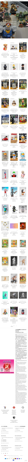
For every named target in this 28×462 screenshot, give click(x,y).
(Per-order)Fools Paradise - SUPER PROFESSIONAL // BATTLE (14, 56)
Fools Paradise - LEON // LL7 (22, 74)
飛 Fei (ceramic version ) (14, 286)
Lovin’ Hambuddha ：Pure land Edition (5, 234)
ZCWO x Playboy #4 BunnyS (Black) (14, 127)
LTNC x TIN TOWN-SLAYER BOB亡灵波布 (14, 217)
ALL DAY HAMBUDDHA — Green (5, 251)
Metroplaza (20, 426)
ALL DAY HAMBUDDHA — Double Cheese (14, 251)
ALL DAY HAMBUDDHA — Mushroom (23, 251)
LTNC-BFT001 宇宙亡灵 (23, 217)
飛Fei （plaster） (14, 302)
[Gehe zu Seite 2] (16, 326)
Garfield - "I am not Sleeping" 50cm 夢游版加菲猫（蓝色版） (23, 164)
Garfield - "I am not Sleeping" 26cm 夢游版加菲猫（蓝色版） (14, 164)
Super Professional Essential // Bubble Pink (23, 56)
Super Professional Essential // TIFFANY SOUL (14, 93)
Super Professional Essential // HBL (5, 110)
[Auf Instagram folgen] (3, 453)
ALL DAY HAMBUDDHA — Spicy (23, 234)
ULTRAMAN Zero (5, 181)
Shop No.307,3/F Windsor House (19, 447)
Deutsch (21, 455)
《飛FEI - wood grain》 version (23, 269)
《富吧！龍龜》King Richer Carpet (22, 286)
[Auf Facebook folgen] (1, 453)
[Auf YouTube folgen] (5, 453)
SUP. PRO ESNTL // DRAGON (23, 92)
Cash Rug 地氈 (5, 126)
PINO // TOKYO (5, 145)
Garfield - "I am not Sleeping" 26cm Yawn (23, 146)
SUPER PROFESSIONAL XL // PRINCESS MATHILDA (14, 75)
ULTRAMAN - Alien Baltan (14, 199)
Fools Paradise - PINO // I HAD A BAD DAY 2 (14, 182)
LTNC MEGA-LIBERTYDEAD (5, 217)
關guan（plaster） (23, 302)
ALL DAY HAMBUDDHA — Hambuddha (5, 269)
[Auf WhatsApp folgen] (7, 453)
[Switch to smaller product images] (2, 39)
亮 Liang (14, 268)
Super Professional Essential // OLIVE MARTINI (5, 93)
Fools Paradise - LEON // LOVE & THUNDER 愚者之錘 (5, 319)
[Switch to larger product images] (1, 39)
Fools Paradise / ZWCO (5, 90)
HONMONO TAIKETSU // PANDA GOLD (14, 110)
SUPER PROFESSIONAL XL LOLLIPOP (22, 182)
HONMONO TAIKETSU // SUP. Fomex (23, 319)
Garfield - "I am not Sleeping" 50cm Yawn (5, 163)
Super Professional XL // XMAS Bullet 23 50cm (23, 128)
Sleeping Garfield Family (14, 146)
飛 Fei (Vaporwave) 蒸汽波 (14, 233)
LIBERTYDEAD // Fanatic (23, 199)
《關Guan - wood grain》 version (5, 286)
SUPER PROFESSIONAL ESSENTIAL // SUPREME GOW (5, 55)
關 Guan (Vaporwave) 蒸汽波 (5, 303)
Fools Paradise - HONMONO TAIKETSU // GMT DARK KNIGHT (5, 75)
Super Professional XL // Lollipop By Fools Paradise (14, 320)
